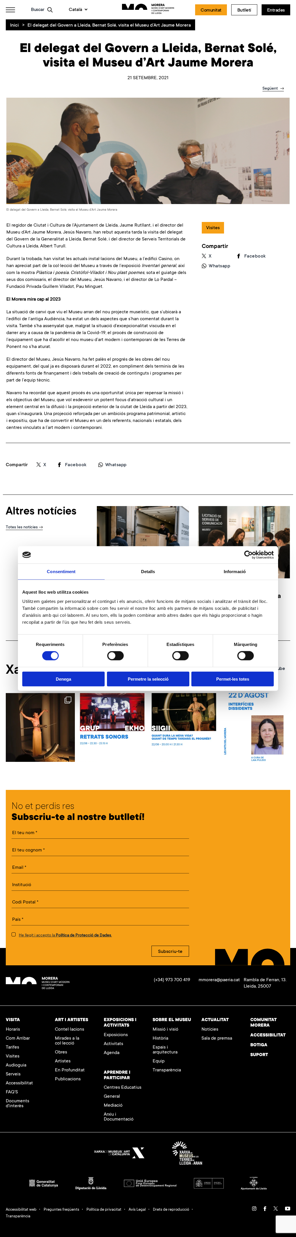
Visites (12, 1056)
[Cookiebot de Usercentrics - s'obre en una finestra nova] (248, 555)
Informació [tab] (235, 571)
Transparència (167, 1070)
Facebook (255, 256)
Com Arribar (18, 1038)
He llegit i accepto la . (65, 935)
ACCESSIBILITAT (268, 1035)
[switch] (115, 655)
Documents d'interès (17, 1104)
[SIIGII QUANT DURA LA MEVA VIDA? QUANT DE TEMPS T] (183, 727)
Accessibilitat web (21, 1210)
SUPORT (259, 1055)
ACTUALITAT (215, 1020)
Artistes (63, 1061)
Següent (270, 88)
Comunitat (211, 10)
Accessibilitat (19, 1083)
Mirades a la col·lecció (67, 1041)
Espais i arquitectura (165, 1050)
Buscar (37, 9)
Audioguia (16, 1065)
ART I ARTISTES (71, 1020)
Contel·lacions (69, 1029)
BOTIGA (258, 1045)
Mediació (113, 1105)
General (112, 1096)
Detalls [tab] (148, 571)
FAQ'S (12, 1092)
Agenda (111, 1053)
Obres (61, 1052)
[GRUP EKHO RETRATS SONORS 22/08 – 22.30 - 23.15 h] (112, 727)
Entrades (276, 10)
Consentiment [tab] (61, 571)
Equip (158, 1061)
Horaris (13, 1029)
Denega (63, 678)
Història (160, 1038)
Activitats (113, 1044)
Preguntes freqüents (61, 1210)
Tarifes (12, 1047)
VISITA (13, 1020)
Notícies (209, 1029)
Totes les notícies (22, 527)
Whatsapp (219, 266)
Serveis (13, 1074)
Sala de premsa (216, 1038)
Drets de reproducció (171, 1210)
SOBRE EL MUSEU (172, 1020)
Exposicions (116, 1035)
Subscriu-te (170, 951)
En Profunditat (70, 1070)
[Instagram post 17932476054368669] (40, 727)
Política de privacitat (103, 1210)
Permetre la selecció (148, 678)
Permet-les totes (232, 678)
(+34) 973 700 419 (172, 980)
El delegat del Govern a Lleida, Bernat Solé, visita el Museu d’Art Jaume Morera (109, 25)
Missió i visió (165, 1029)
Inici (14, 25)
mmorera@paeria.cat (219, 980)
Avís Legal (137, 1210)
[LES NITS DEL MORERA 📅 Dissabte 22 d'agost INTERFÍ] (255, 727)
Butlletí (244, 10)
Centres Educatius (122, 1087)
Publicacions (68, 1079)
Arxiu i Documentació (119, 1117)
